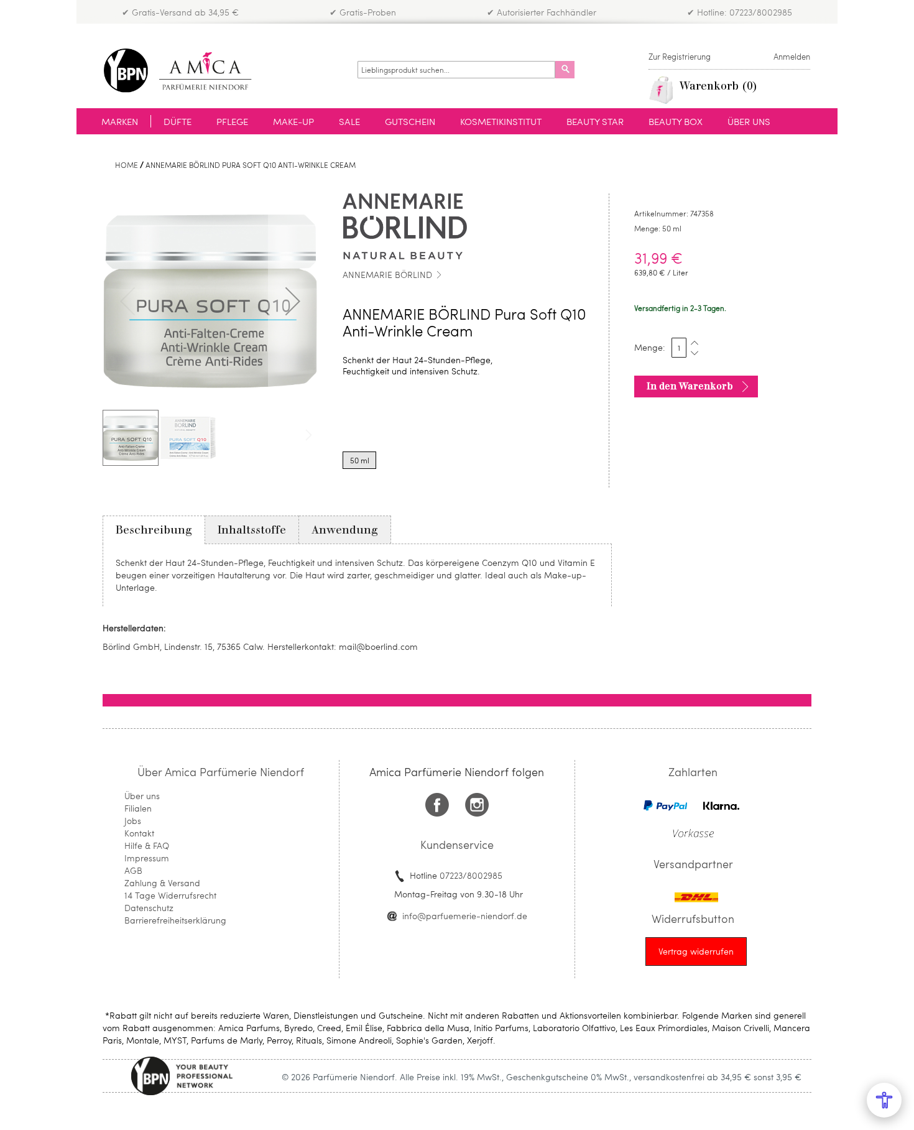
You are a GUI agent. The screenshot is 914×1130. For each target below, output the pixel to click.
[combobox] (456, 69)
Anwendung (345, 530)
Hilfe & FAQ (146, 845)
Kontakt (139, 833)
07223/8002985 (471, 875)
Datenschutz (148, 908)
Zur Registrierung (680, 56)
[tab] (154, 530)
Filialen (138, 808)
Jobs (132, 821)
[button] (293, 301)
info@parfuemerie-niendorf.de (464, 916)
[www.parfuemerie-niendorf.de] (187, 71)
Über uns (142, 796)
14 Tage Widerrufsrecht (170, 895)
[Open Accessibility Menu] (884, 1100)
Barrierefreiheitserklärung (175, 920)
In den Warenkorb (690, 386)
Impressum (146, 858)
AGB (133, 870)
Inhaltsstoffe (252, 530)
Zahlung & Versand (162, 883)
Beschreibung (154, 530)
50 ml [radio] (359, 460)
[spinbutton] (679, 348)
